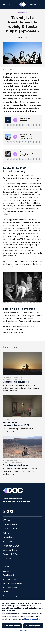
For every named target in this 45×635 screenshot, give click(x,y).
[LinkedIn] (11, 511)
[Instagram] (4, 511)
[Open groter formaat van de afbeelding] (22, 287)
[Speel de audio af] (15, 120)
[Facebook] (7, 511)
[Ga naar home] (22, 4)
